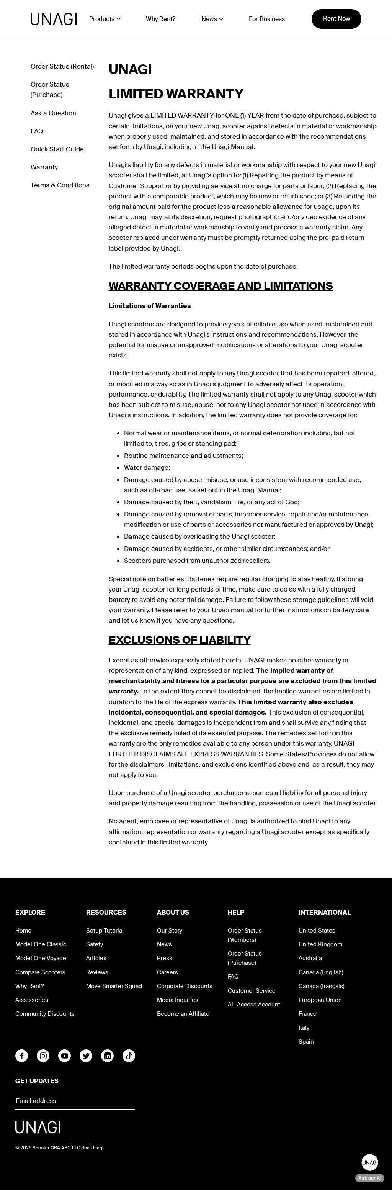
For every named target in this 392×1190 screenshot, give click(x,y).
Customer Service (252, 991)
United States (317, 930)
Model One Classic (40, 944)
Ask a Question (53, 113)
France (308, 1014)
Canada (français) (322, 986)
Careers (167, 972)
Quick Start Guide (57, 149)
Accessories (31, 1000)
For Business (267, 19)
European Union (320, 1000)
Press (164, 958)
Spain (306, 1042)
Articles (96, 958)
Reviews (97, 972)
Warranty (44, 167)
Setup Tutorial (105, 930)
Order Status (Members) (245, 935)
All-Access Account (254, 1004)
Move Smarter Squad (114, 986)
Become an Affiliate (183, 1014)
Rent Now (336, 19)
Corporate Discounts (184, 986)
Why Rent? (160, 19)
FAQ (37, 131)
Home (23, 930)
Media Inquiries (177, 1000)
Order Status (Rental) (62, 66)
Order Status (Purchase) (245, 958)
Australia (310, 958)
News (164, 944)
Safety (94, 944)
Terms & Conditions (60, 185)
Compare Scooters (40, 972)
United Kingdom (320, 944)
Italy (304, 1028)
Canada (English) (321, 972)
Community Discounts (45, 1014)
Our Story (169, 930)
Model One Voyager (41, 958)
